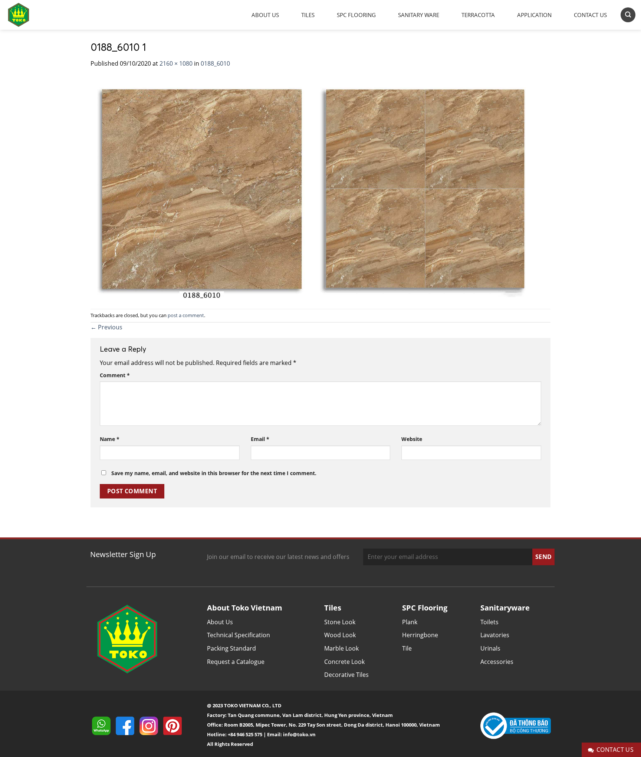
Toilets (489, 622)
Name (109, 438)
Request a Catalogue (235, 662)
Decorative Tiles (346, 675)
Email (260, 438)
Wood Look (340, 635)
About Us (265, 15)
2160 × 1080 (176, 63)
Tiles (308, 15)
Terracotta (478, 15)
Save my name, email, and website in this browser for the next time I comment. (213, 473)
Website (411, 438)
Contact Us (590, 15)
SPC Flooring (356, 15)
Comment (115, 375)
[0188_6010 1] (313, 188)
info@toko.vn (299, 734)
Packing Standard (231, 648)
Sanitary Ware (418, 15)
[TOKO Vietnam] (26, 15)
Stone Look (339, 622)
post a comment (186, 315)
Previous (106, 327)
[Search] (628, 14)
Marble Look (341, 648)
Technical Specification (238, 635)
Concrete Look (344, 662)
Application (534, 15)
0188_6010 (215, 63)
